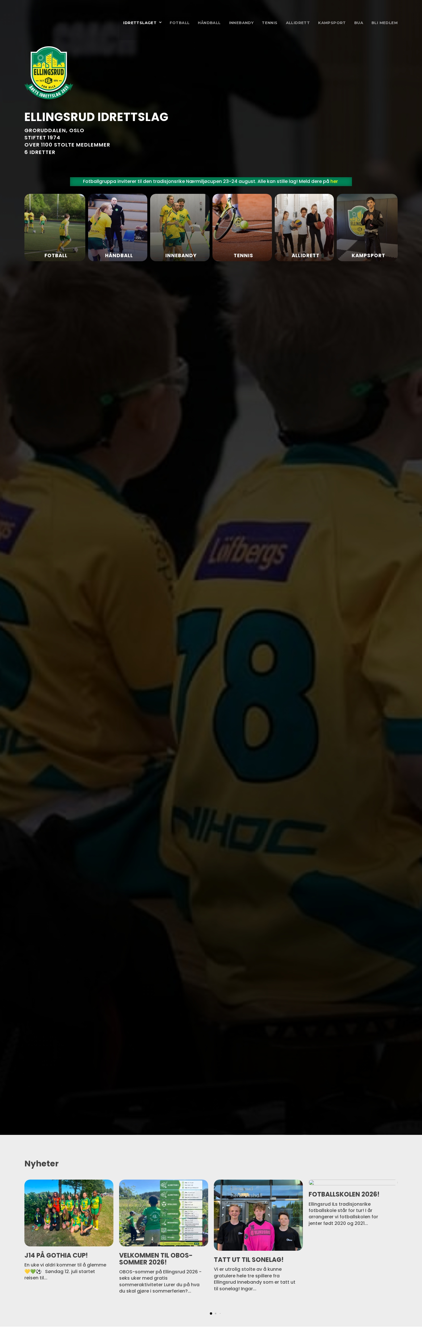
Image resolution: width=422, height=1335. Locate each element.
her (334, 181)
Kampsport (332, 22)
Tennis (269, 22)
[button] (392, 1313)
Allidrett (298, 22)
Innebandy (241, 22)
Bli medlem (384, 22)
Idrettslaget (139, 22)
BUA (358, 22)
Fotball (180, 22)
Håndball (209, 22)
